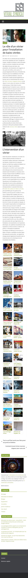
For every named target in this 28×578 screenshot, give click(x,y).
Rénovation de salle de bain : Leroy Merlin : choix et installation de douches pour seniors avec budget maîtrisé (13, 522)
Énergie (3, 499)
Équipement (4, 501)
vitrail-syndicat (14, 56)
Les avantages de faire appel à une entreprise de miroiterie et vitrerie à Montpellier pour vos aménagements (13, 527)
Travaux (4, 43)
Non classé (4, 509)
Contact (3, 558)
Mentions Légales (5, 561)
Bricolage (3, 494)
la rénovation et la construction (16, 475)
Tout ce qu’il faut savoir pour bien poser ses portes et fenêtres (14, 441)
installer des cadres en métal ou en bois (14, 188)
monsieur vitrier (13, 126)
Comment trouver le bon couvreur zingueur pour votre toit (15, 447)
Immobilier (4, 504)
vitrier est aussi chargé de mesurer (13, 81)
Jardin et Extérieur (5, 506)
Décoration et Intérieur (7, 496)
